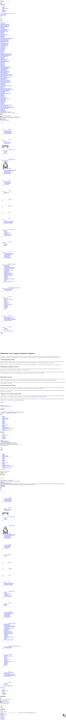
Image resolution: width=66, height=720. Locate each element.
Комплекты (3, 95)
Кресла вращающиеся (4, 29)
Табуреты (2, 33)
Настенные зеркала (4, 40)
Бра (2, 52)
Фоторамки (3, 78)
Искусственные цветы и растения (6, 89)
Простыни (3, 102)
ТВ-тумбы (3, 59)
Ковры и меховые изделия (5, 111)
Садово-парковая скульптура (5, 67)
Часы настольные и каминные (6, 85)
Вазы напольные (3, 72)
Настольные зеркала (4, 41)
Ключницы (3, 83)
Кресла (2, 27)
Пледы (2, 96)
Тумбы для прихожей (4, 60)
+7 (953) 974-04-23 (3, 14)
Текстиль (2, 91)
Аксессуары (6, 277)
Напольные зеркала (4, 39)
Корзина (2, 716)
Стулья (2, 46)
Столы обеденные (4, 44)
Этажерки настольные (4, 108)
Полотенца (3, 100)
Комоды (2, 57)
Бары (2, 87)
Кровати (2, 35)
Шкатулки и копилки (4, 81)
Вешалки (2, 86)
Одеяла (2, 94)
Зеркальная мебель (7, 232)
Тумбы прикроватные (4, 61)
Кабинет (2, 719)
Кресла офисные (3, 30)
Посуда (10, 671)
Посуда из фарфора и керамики (6, 106)
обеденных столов (56, 357)
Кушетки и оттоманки (8, 132)
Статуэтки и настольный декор (6, 75)
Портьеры (2, 101)
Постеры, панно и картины (5, 80)
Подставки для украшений (5, 82)
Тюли (2, 103)
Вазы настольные (4, 73)
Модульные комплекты (4, 26)
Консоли (2, 49)
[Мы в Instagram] (2, 477)
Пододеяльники (6, 302)
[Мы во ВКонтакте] (1, 477)
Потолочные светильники (5, 55)
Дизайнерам (4, 10)
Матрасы (2, 36)
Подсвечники (3, 76)
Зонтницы (6, 635)
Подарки (2, 109)
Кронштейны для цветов (5, 66)
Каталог (2, 715)
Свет (3, 461)
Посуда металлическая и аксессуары (7, 107)
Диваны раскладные (4, 25)
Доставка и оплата (5, 8)
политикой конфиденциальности (11, 412)
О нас (3, 9)
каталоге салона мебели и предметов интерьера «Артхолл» (38, 395)
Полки (2, 63)
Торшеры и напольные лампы (6, 53)
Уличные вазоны (3, 70)
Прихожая (2, 50)
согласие (20, 484)
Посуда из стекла (4, 105)
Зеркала (2, 37)
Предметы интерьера (5, 427)
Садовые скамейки (4, 68)
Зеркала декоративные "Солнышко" (7, 38)
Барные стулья (3, 47)
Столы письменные (7, 183)
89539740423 (2, 15)
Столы (2, 42)
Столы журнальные (4, 43)
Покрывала (3, 99)
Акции (3, 7)
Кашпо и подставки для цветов (6, 74)
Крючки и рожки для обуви (5, 88)
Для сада (2, 65)
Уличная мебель (3, 69)
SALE (1, 51)
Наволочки (3, 92)
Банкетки (5, 151)
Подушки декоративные (5, 98)
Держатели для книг (4, 79)
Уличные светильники (8, 257)
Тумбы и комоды (4, 56)
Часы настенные (7, 629)
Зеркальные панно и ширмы (9, 535)
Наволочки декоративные (5, 93)
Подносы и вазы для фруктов (6, 104)
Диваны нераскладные (5, 24)
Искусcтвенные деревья (8, 290)
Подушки (5, 303)
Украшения (6, 329)
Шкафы (2, 62)
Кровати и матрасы (4, 34)
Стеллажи (3, 64)
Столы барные (6, 184)
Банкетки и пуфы (4, 31)
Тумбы (5, 592)
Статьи (3, 436)
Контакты (4, 11)
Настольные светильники (5, 54)
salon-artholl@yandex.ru (6, 441)
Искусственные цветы (5, 90)
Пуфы (5, 152)
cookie (16, 483)
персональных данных (32, 712)
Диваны (2, 23)
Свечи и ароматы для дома (5, 77)
